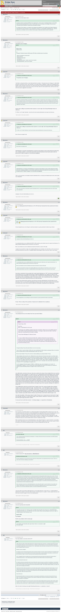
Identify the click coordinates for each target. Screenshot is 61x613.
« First (7, 9)
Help (58, 4)
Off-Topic (11, 7)
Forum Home (7, 611)
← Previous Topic (46, 596)
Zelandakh (5, 408)
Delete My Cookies (12, 611)
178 (11, 9)
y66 (4, 430)
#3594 (59, 310)
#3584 (59, 93)
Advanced (60, 6)
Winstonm (5, 14)
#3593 (59, 291)
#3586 (59, 140)
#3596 (59, 430)
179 (13, 9)
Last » (24, 9)
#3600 (59, 535)
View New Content (55, 7)
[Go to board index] (8, 2)
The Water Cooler (16, 7)
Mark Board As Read (19, 611)
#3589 (59, 202)
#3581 (59, 14)
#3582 (59, 40)
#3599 (59, 501)
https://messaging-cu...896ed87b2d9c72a (32, 453)
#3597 (59, 450)
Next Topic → (58, 596)
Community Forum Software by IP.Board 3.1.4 (53, 611)
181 (17, 9)
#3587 (59, 161)
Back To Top (3, 611)
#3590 (59, 215)
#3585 (59, 120)
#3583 (59, 71)
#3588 (59, 182)
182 (19, 9)
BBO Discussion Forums (5, 7)
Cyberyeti (5, 71)
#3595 (59, 408)
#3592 (59, 256)
